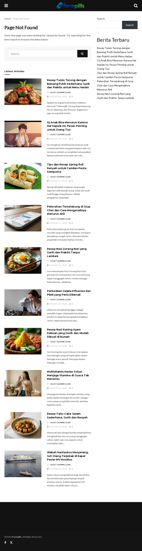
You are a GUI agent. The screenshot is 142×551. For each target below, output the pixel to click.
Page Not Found (21, 18)
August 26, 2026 (58, 265)
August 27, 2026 (58, 181)
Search (101, 18)
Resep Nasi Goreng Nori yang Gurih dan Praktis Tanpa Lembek (66, 252)
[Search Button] (82, 53)
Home (7, 18)
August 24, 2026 (58, 426)
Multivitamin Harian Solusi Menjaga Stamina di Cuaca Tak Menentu (68, 375)
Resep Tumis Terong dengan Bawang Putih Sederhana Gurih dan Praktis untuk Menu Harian (68, 83)
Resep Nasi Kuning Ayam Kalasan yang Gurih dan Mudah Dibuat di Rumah (68, 333)
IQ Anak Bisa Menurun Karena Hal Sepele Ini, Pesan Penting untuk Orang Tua (67, 126)
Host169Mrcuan (60, 92)
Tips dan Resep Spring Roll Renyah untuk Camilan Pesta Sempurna (66, 168)
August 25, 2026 (58, 346)
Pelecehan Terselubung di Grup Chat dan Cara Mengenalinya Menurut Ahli (68, 210)
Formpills (17, 536)
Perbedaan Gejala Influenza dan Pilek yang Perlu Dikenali (69, 292)
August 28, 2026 (58, 96)
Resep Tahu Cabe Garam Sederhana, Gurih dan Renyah (67, 415)
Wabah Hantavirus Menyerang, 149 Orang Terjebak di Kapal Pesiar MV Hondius (67, 456)
